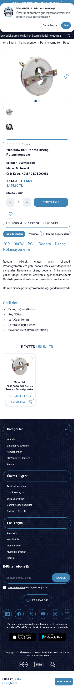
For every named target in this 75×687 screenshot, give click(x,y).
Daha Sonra (49, 25)
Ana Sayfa (9, 42)
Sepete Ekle (18, 401)
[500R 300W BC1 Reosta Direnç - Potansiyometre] (19, 366)
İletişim (11, 558)
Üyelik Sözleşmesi (16, 492)
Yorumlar (34, 234)
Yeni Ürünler (13, 539)
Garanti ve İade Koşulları (19, 505)
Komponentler (28, 42)
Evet (66, 25)
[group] (37, 76)
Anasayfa (12, 533)
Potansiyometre (50, 42)
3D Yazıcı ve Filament (18, 458)
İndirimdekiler (14, 545)
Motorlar (11, 439)
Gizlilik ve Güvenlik (17, 511)
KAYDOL (61, 577)
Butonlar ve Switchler (18, 445)
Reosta (67, 42)
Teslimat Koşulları (16, 486)
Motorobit (20, 382)
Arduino (11, 464)
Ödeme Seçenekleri (57, 234)
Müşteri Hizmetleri (16, 551)
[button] (35, 101)
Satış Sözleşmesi (16, 498)
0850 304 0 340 (40, 600)
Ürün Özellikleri (14, 234)
